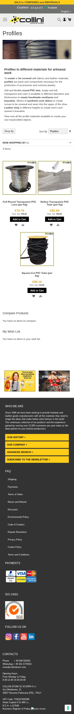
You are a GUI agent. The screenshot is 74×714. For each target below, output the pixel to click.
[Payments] (37, 577)
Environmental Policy (18, 517)
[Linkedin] (31, 636)
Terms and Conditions (18, 554)
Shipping (12, 479)
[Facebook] (16, 636)
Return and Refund (17, 502)
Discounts (13, 509)
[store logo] (26, 20)
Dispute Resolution (17, 532)
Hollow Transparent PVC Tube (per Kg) (54, 203)
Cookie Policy (15, 547)
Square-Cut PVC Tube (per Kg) (37, 274)
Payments (13, 487)
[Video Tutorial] (54, 390)
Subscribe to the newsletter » (28, 459)
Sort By (43, 131)
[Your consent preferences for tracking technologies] (68, 708)
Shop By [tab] (9, 131)
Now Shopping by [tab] (14, 142)
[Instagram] (8, 636)
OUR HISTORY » (16, 437)
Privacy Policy (15, 539)
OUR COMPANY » (17, 444)
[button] (66, 11)
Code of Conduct (16, 524)
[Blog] (19, 390)
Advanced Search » (20, 452)
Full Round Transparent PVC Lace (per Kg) (19, 203)
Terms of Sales (15, 494)
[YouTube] (23, 636)
